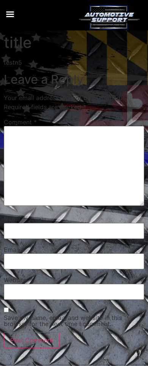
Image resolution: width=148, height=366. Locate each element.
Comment (20, 122)
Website (15, 280)
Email (14, 250)
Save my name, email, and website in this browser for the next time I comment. (63, 321)
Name (14, 219)
